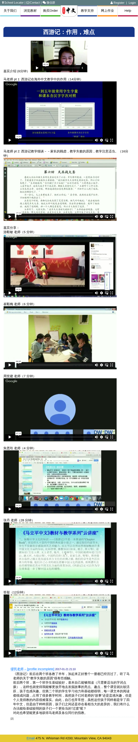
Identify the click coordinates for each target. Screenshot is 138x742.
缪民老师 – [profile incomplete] (32, 669)
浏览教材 (30, 10)
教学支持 (87, 10)
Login (132, 2)
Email (31, 738)
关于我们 (10, 10)
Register (118, 2)
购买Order (50, 10)
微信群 (51, 2)
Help (128, 10)
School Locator (14, 2)
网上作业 (107, 10)
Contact (35, 2)
